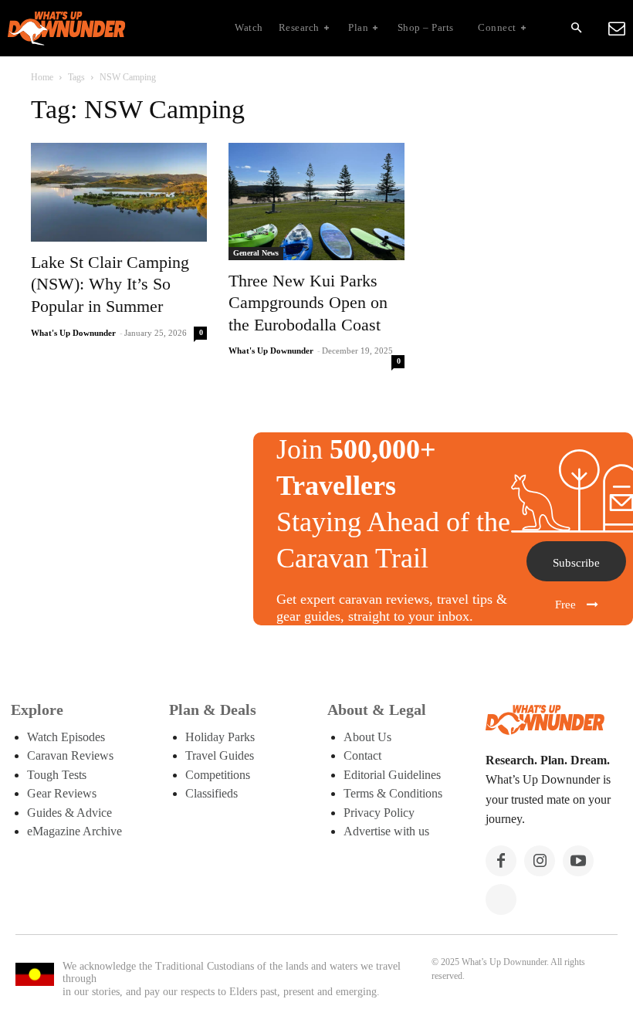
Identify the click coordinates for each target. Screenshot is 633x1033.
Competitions (217, 774)
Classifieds (211, 793)
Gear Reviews (61, 793)
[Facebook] (501, 860)
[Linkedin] (501, 899)
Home (42, 77)
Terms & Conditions (393, 793)
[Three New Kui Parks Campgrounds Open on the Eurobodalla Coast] (316, 201)
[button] (576, 28)
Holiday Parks (220, 736)
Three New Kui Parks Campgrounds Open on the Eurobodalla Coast (308, 302)
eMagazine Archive (74, 831)
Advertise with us (386, 831)
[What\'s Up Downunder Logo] (105, 28)
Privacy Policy (379, 812)
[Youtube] (578, 860)
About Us (367, 736)
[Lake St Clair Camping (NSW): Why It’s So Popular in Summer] (119, 192)
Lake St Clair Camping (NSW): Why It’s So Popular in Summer (110, 284)
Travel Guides (219, 755)
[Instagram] (539, 860)
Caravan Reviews (70, 755)
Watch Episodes (66, 736)
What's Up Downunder (73, 332)
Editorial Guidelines (392, 774)
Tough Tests (56, 774)
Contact (362, 755)
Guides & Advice (69, 812)
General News (256, 253)
